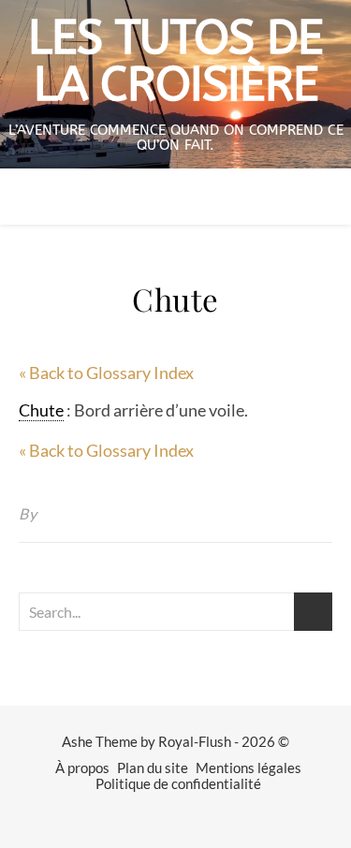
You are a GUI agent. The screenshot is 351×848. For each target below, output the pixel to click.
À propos (82, 767)
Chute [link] (41, 410)
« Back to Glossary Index (106, 372)
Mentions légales (248, 767)
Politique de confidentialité (178, 783)
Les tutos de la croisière (175, 62)
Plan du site (152, 767)
